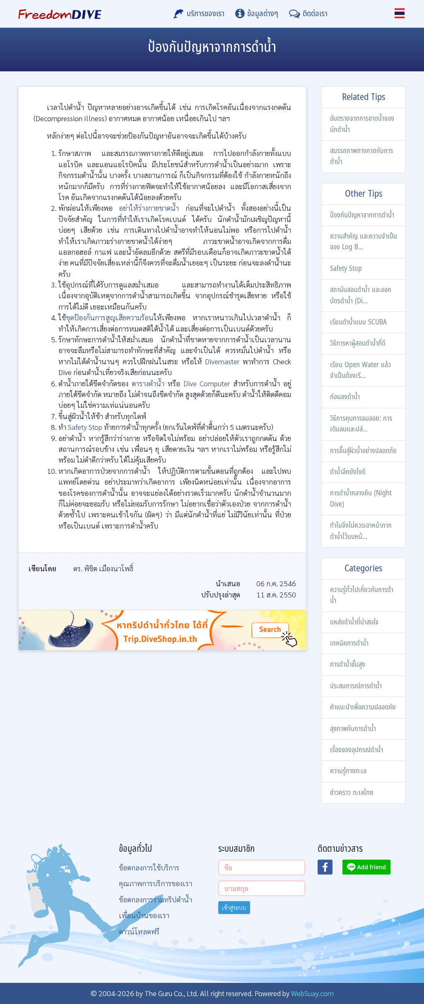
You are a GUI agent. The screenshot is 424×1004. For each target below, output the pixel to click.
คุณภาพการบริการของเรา (155, 883)
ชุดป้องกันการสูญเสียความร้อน (110, 317)
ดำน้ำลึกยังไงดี (348, 472)
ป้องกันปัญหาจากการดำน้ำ (362, 215)
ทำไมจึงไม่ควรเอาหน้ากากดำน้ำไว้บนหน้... (361, 531)
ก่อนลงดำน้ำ (345, 396)
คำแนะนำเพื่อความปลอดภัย (363, 707)
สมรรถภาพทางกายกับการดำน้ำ (361, 156)
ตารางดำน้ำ (148, 383)
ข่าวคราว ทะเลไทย (351, 792)
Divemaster (222, 361)
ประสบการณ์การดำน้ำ (356, 686)
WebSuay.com (312, 993)
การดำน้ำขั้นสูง (347, 664)
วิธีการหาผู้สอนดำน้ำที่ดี (357, 343)
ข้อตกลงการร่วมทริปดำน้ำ (155, 899)
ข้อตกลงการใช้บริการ (149, 867)
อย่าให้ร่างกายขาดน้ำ (149, 207)
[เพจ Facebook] (330, 870)
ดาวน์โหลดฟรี (139, 931)
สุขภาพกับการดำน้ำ (353, 728)
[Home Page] (59, 13)
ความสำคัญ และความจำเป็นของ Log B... (363, 242)
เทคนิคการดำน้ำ (349, 643)
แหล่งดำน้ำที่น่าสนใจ (354, 622)
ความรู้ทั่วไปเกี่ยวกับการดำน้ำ (361, 595)
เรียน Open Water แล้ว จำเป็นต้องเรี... (360, 370)
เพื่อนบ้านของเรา (144, 915)
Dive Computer (206, 383)
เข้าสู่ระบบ (234, 907)
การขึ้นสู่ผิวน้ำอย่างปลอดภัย (363, 450)
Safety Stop (346, 268)
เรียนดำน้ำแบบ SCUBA (358, 322)
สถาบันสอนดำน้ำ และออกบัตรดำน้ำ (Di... (360, 295)
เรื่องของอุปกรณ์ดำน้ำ (356, 749)
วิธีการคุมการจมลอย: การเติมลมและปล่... (361, 424)
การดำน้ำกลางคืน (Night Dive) (361, 498)
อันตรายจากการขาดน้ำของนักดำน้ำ (362, 124)
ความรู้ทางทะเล (348, 771)
